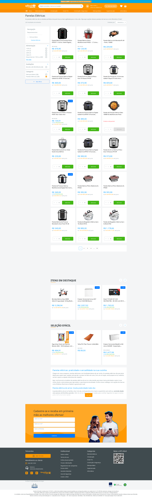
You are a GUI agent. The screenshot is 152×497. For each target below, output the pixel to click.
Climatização (53, 11)
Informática (123, 11)
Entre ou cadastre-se (96, 7)
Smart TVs (65, 11)
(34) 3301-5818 (32, 463)
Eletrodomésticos (40, 11)
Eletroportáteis (97, 11)
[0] (125, 6)
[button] (121, 22)
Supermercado (111, 11)
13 (97, 248)
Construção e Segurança (80, 11)
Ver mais (28, 59)
